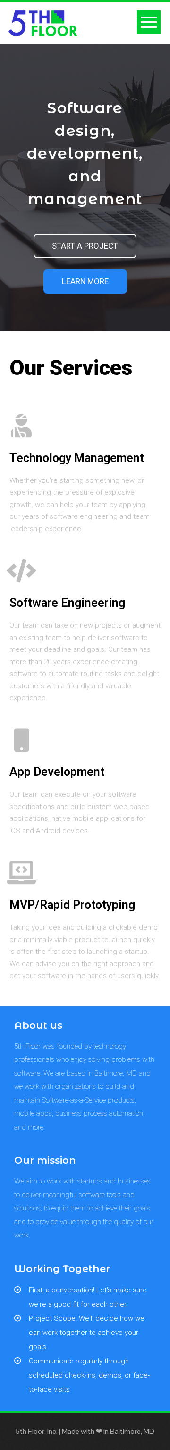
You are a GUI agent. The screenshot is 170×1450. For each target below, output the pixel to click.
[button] (85, 246)
